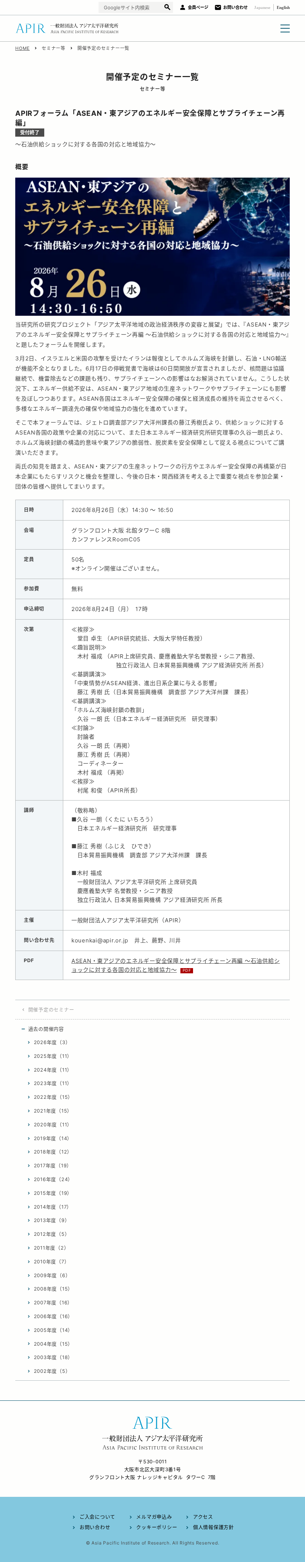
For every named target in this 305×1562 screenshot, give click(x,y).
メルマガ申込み (154, 1517)
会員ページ (198, 7)
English (283, 7)
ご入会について (97, 1517)
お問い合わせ (235, 7)
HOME (22, 48)
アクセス (203, 1517)
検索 (167, 7)
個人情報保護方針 (213, 1527)
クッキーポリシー (156, 1527)
